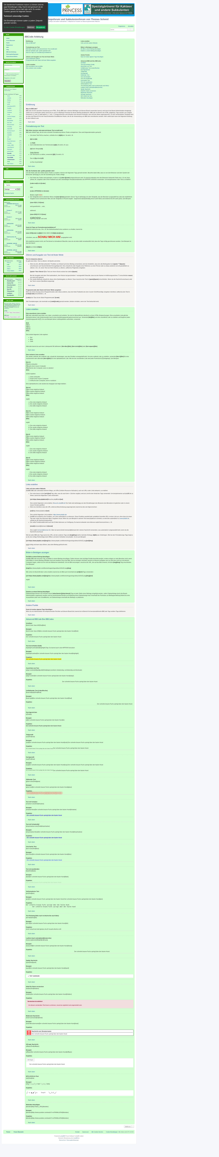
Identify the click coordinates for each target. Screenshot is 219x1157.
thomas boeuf (11, 130)
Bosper (9, 139)
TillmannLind (10, 291)
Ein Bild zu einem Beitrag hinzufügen (91, 49)
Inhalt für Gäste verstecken (88, 91)
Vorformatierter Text (86, 83)
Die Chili (9, 122)
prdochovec (10, 151)
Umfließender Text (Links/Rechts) (90, 68)
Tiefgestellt (84, 71)
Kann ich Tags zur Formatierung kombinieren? (39, 52)
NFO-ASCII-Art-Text (86, 96)
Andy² (8, 102)
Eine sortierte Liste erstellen (33, 68)
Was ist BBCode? (31, 43)
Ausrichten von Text (86, 66)
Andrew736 (10, 283)
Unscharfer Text (85, 80)
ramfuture (9, 293)
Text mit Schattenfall (86, 78)
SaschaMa (10, 157)
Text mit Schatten (85, 77)
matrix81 (9, 135)
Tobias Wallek (10, 270)
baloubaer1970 (11, 106)
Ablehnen (30, 27)
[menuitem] (129, 26)
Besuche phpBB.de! (59, 503)
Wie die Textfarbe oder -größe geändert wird (38, 50)
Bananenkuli (10, 124)
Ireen (8, 96)
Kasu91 (9, 153)
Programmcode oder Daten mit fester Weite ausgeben (41, 60)
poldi (8, 104)
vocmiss (9, 143)
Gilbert (8, 268)
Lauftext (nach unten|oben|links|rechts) (91, 87)
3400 (20, 262)
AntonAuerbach (11, 285)
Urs (8, 137)
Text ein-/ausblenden (86, 82)
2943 (20, 266)
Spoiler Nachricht (85, 89)
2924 (20, 268)
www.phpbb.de (124, 518)
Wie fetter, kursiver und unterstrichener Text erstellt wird (41, 49)
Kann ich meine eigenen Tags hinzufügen (92, 56)
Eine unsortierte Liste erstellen (34, 66)
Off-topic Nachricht (86, 94)
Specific (9, 289)
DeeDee (9, 132)
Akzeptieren (40, 27)
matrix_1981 (10, 145)
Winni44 (9, 118)
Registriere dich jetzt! (9, 78)
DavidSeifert (10, 295)
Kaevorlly (9, 287)
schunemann (10, 159)
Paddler (9, 108)
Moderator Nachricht (86, 92)
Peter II (9, 262)
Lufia (8, 114)
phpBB (63, 1136)
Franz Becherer (11, 141)
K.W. (8, 161)
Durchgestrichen (85, 69)
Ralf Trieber (10, 163)
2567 (20, 270)
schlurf (8, 266)
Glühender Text (85, 75)
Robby (9, 100)
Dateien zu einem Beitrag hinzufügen (91, 50)
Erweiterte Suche (9, 193)
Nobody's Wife (11, 155)
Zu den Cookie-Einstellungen (14, 27)
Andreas (9, 112)
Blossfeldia (10, 120)
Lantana (9, 110)
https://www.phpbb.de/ (60, 514)
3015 (20, 264)
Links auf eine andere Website (89, 43)
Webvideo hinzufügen (87, 98)
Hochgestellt (84, 73)
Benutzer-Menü (11, 62)
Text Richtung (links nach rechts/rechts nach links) (95, 85)
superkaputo (10, 147)
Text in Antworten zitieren (33, 58)
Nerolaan (9, 149)
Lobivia (9, 98)
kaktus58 (9, 128)
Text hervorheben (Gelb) (87, 64)
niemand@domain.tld (44, 530)
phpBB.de (77, 1138)
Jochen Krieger (11, 116)
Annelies (9, 126)
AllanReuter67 (11, 281)
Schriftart (83, 62)
